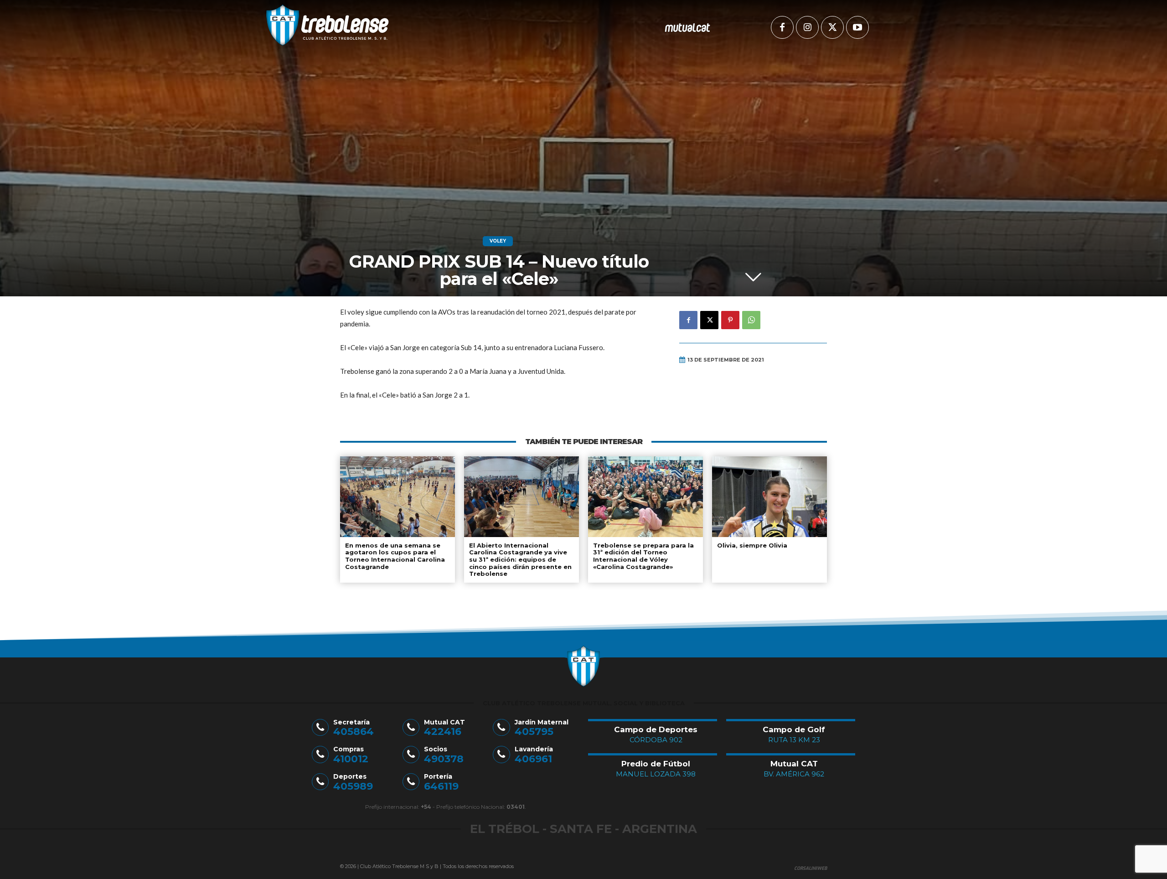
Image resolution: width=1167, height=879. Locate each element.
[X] (832, 27)
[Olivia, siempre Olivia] (769, 496)
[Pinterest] (730, 320)
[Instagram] (807, 27)
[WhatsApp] (751, 320)
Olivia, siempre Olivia (752, 545)
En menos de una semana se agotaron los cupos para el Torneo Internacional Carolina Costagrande (395, 556)
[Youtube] (857, 27)
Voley (498, 241)
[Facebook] (782, 27)
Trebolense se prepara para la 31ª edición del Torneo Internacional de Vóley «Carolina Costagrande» (643, 556)
